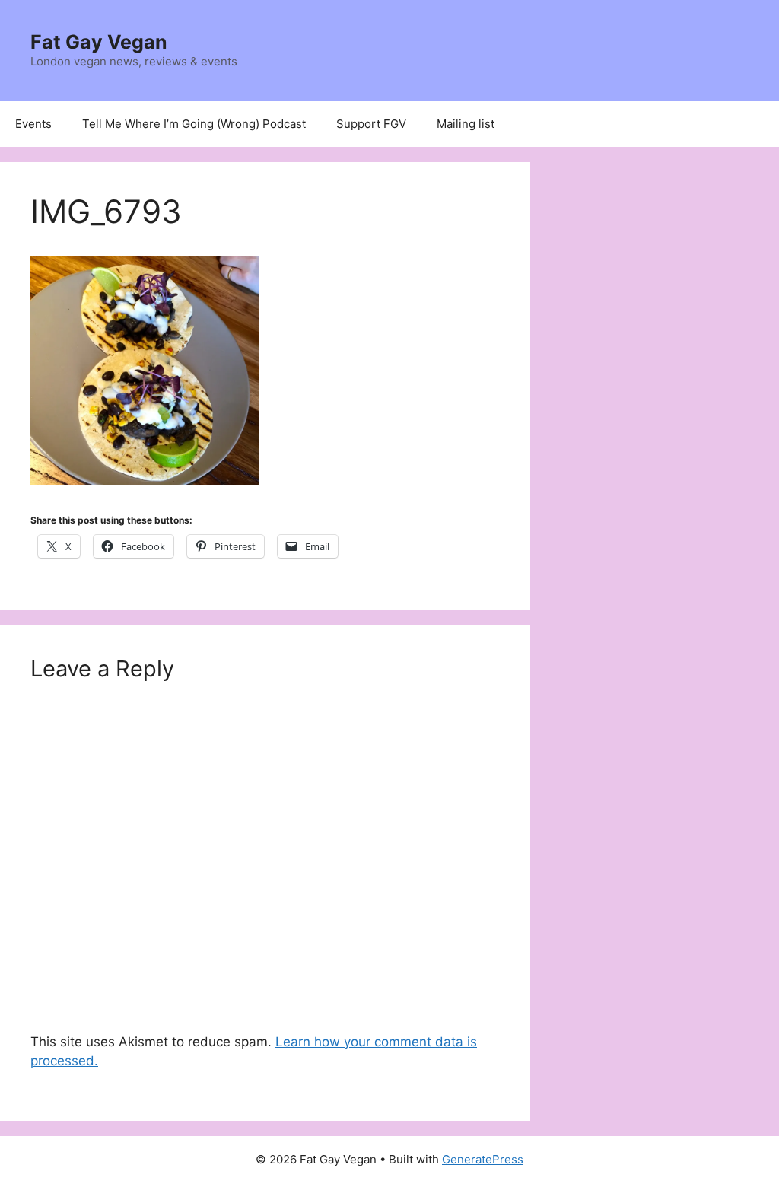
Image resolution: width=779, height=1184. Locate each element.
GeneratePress (482, 1159)
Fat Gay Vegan (98, 41)
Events (33, 123)
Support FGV (371, 123)
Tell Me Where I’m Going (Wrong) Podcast (194, 123)
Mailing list (465, 123)
